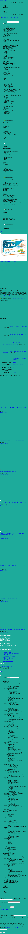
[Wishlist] (0, 233)
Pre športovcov (11, 791)
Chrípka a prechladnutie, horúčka (16, 698)
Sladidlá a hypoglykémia (14, 772)
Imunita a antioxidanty (13, 768)
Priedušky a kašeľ (12, 702)
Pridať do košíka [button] (4, 412)
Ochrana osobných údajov (9, 656)
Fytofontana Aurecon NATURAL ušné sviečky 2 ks (12, 440)
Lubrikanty (10, 747)
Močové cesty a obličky (11, 742)
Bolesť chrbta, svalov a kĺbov (15, 683)
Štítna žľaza (11, 708)
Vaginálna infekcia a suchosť (15, 753)
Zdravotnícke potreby (18, 364)
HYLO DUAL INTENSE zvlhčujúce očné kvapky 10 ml (13, 502)
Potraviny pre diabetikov (14, 771)
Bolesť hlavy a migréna (13, 685)
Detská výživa (8, 821)
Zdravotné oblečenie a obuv (15, 874)
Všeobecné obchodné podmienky (11, 653)
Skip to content (3, 0)
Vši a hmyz (10, 852)
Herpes (10, 759)
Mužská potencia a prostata (14, 749)
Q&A (4, 11)
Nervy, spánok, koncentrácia (12, 710)
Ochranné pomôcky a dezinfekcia (16, 863)
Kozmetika (5, 146)
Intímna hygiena (12, 746)
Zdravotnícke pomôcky (9, 180)
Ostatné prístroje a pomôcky (15, 871)
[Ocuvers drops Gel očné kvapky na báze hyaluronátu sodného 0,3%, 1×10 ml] (6, 279)
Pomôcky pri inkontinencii (14, 876)
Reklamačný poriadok (8, 658)
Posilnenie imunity (12, 700)
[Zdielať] (3, 932)
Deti (6, 817)
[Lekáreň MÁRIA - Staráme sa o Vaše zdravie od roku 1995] (9, 17)
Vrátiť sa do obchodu (10, 35)
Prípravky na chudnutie (13, 792)
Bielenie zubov (11, 757)
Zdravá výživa (11, 804)
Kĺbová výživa (11, 722)
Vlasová (10, 841)
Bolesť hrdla (11, 697)
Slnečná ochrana (12, 849)
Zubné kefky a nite (12, 761)
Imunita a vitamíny (9, 764)
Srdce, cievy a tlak (9, 703)
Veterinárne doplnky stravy (11, 881)
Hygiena (7, 846)
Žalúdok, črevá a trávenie (11, 726)
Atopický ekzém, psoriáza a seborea (17, 831)
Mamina (7, 813)
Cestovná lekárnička (13, 810)
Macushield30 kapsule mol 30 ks (8, 471)
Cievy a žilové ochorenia (14, 704)
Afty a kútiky (11, 755)
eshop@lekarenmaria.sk (6, 666)
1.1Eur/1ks (15, 362)
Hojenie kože (11, 832)
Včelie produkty (12, 795)
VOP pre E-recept (7, 654)
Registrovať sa (3, 929)
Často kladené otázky (8, 652)
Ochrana (7, 848)
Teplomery (10, 865)
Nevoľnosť (10, 731)
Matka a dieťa (6, 123)
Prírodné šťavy (11, 803)
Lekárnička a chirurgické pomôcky (16, 861)
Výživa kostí (11, 725)
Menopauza (11, 748)
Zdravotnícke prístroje (10, 864)
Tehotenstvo (11, 814)
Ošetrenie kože (11, 860)
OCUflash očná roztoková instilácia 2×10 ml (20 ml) (12, 629)
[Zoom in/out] (0, 932)
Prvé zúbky (11, 819)
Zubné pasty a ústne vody (14, 763)
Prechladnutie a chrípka (11, 696)
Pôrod (9, 815)
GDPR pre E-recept (7, 657)
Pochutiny (10, 788)
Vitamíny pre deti (12, 766)
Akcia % (5, 23)
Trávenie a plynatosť (13, 737)
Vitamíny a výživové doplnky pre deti (14, 793)
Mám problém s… (9, 828)
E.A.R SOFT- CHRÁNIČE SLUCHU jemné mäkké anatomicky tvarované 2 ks (12, 534)
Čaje (9, 797)
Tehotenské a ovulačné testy (15, 752)
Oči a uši (14, 261)
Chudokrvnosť (11, 769)
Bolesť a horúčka (12, 820)
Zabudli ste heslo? (4, 909)
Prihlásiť (12, 907)
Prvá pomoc (8, 858)
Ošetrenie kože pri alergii (14, 693)
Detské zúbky (11, 758)
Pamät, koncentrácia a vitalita (15, 711)
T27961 (15, 370)
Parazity (10, 733)
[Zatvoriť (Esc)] (4, 932)
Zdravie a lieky (6, 24)
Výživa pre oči (11, 720)
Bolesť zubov (11, 687)
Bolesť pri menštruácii (13, 686)
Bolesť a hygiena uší (13, 715)
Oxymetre (10, 868)
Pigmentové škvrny (12, 835)
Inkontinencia (11, 744)
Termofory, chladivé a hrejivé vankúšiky (17, 875)
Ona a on (7, 743)
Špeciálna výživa (12, 727)
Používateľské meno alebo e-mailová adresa (13, 898)
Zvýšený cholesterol (13, 709)
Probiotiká (10, 736)
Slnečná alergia (12, 694)
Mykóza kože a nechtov (13, 836)
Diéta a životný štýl (9, 785)
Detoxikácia (11, 787)
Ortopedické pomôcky (10, 872)
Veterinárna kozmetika (10, 880)
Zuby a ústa (8, 754)
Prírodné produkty (12, 802)
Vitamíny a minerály (13, 765)
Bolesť (7, 682)
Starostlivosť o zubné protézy (15, 760)
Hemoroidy (10, 705)
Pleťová (10, 839)
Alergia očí (10, 689)
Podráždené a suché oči (14, 718)
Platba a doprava (7, 659)
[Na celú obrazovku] (1, 932)
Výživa (9, 824)
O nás (4, 5)
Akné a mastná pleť (13, 837)
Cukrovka (7, 770)
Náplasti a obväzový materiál (15, 859)
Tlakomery (10, 866)
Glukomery (10, 870)
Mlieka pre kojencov (13, 822)
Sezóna (7, 809)
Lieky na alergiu (12, 692)
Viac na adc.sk (7, 295)
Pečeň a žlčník (11, 735)
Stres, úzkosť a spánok (13, 713)
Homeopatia (11, 798)
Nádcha (10, 699)
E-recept (5, 8)
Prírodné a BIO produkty (11, 794)
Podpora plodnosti (12, 750)
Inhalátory (10, 869)
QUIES (15, 372)
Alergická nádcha (12, 691)
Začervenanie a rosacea (14, 833)
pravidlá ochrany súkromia (11, 927)
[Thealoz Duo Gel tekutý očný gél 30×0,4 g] (6, 286)
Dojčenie (10, 816)
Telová (9, 842)
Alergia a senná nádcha (11, 688)
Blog (4, 10)
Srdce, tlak (10, 707)
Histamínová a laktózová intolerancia (17, 729)
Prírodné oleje (11, 800)
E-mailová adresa (6, 915)
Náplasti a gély (11, 724)
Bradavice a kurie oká (13, 830)
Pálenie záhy (11, 732)
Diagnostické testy (9, 854)
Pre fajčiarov (11, 790)
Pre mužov (10, 844)
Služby (4, 6)
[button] (6, 228)
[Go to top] (0, 675)
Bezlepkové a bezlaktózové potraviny (17, 786)
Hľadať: (4, 21)
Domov (1, 261)
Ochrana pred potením (13, 850)
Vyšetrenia (5, 7)
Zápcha (10, 741)
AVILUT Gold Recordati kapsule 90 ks (9, 598)
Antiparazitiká (8, 879)
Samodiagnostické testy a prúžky (16, 857)
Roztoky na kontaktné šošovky (15, 719)
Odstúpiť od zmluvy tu (8, 661)
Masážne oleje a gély (13, 799)
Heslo (4, 902)
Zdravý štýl (5, 81)
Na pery (10, 843)
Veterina (5, 212)
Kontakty (5, 12)
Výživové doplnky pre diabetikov (16, 776)
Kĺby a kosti (8, 721)
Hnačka (10, 730)
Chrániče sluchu (12, 716)
